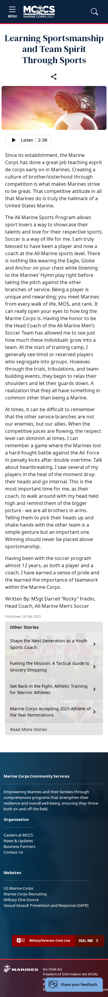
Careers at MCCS (18, 835)
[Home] (39, 11)
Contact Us (13, 852)
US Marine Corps (18, 888)
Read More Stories (28, 729)
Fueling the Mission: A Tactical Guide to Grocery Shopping (50, 666)
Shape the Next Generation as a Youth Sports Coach (48, 644)
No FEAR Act (52, 969)
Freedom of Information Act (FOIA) (70, 974)
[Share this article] (54, 76)
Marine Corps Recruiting (25, 894)
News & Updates (18, 840)
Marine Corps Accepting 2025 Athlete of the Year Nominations (50, 712)
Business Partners (19, 846)
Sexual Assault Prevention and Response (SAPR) (46, 905)
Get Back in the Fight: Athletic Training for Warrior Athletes (49, 689)
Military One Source (21, 899)
